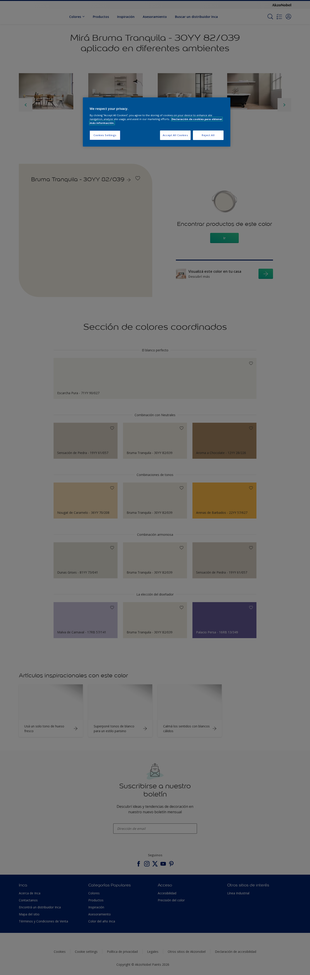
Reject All (208, 135)
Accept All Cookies (175, 135)
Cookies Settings (104, 135)
